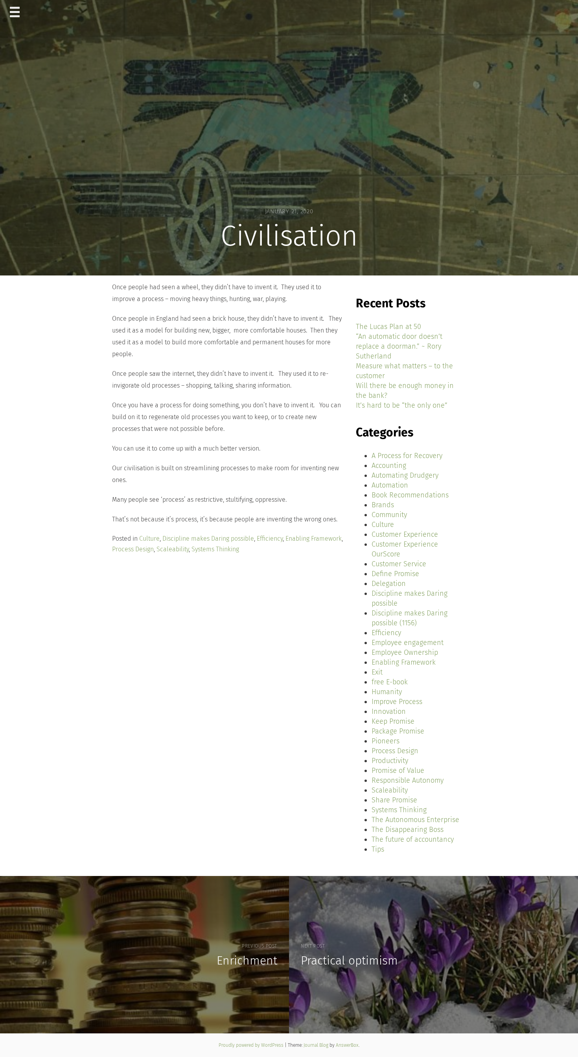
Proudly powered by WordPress (252, 1045)
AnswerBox (347, 1045)
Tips (378, 849)
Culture (149, 538)
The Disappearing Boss (408, 829)
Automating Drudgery (405, 475)
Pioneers (385, 741)
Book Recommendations (410, 495)
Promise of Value (398, 770)
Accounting (389, 465)
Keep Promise (393, 721)
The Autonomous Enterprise (415, 819)
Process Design (133, 549)
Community (389, 514)
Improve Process (397, 701)
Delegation (389, 583)
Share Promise (394, 800)
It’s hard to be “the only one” (401, 405)
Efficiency (270, 538)
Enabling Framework (313, 538)
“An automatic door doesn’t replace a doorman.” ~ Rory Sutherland (399, 346)
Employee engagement (408, 642)
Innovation (389, 711)
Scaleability (172, 549)
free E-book (390, 682)
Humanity (387, 691)
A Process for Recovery (407, 455)
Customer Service (399, 564)
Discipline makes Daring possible (208, 538)
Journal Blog (316, 1045)
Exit (377, 672)
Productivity (390, 760)
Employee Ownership (405, 652)
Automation (390, 485)
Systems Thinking (215, 549)
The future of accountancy (413, 839)
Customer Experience (405, 534)
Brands (383, 505)
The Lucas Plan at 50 (388, 326)
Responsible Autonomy (408, 780)
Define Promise (395, 573)
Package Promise (398, 731)
